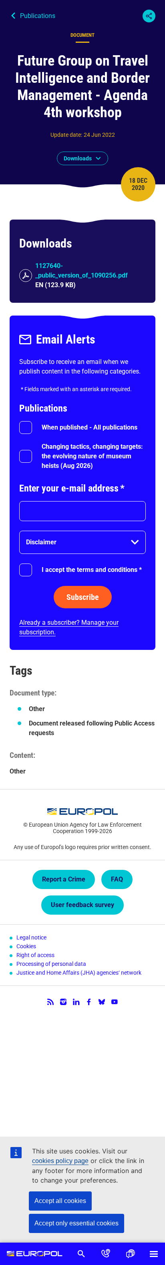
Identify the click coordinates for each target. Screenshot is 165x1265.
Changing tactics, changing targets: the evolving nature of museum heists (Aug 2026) (92, 456)
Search (81, 1254)
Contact (105, 1254)
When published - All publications (89, 427)
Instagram (63, 1001)
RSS (50, 1001)
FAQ (117, 879)
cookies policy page (60, 1160)
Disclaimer (41, 542)
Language (130, 1254)
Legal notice (31, 937)
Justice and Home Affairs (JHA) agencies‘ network (78, 972)
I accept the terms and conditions (92, 570)
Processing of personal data (51, 964)
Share (149, 16)
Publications (37, 16)
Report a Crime (63, 879)
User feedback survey (82, 905)
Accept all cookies (60, 1200)
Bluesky (101, 1001)
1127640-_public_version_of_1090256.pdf (81, 270)
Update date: (66, 135)
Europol (34, 1254)
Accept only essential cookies (76, 1223)
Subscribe (82, 597)
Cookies (26, 946)
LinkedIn (76, 1001)
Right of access (35, 955)
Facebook (88, 1001)
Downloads (78, 158)
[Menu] (153, 1254)
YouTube (114, 1001)
